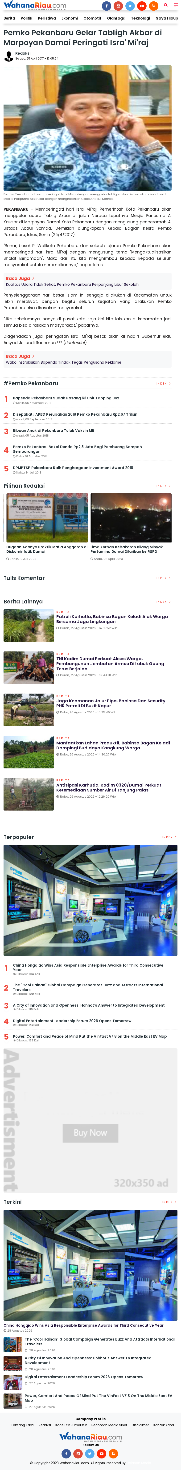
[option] (46, 528)
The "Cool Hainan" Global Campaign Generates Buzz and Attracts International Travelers (88, 987)
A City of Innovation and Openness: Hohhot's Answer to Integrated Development (89, 1005)
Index (162, 384)
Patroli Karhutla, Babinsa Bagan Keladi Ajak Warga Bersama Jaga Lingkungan (112, 619)
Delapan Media (139, 1463)
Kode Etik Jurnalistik (71, 1425)
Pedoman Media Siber (109, 1425)
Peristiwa (47, 18)
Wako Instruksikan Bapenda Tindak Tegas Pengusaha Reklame (63, 362)
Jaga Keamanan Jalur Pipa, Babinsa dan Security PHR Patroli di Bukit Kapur (110, 703)
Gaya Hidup (167, 18)
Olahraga (116, 18)
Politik (26, 18)
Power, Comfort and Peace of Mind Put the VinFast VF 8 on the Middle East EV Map (90, 1036)
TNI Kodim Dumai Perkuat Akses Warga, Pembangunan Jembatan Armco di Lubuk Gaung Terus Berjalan (110, 664)
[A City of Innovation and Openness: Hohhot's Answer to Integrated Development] (13, 1363)
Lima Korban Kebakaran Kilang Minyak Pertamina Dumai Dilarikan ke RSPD (125, 549)
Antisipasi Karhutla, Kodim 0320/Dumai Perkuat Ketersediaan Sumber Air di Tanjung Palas (108, 787)
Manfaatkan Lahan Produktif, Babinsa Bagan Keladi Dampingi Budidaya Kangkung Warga (113, 745)
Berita (9, 18)
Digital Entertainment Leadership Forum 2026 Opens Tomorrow (72, 1020)
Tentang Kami (22, 1425)
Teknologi (140, 18)
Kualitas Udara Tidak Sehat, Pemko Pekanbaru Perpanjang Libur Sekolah (72, 284)
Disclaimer (140, 1425)
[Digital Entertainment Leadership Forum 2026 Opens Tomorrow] (13, 1382)
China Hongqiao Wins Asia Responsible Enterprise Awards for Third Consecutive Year (88, 967)
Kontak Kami (163, 1425)
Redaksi (22, 53)
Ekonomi (70, 18)
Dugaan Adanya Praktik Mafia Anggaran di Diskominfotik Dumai (45, 549)
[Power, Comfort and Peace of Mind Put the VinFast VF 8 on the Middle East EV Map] (13, 1401)
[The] (13, 1344)
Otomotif (92, 18)
